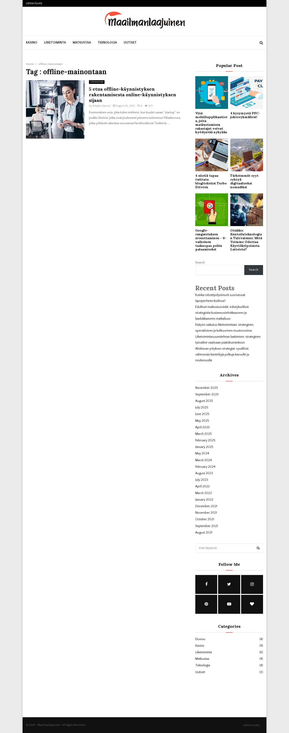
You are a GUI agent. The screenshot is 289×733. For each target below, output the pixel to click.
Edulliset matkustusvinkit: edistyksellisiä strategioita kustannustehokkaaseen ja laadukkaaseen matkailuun (222, 313)
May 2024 (202, 453)
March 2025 (203, 434)
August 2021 (203, 532)
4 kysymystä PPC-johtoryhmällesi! (245, 115)
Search (200, 262)
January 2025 (204, 447)
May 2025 (202, 421)
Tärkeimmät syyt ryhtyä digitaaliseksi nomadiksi (244, 181)
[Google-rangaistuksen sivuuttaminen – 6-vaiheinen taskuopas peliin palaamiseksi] (211, 209)
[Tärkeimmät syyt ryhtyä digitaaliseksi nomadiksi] (246, 155)
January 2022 (204, 500)
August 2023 (204, 473)
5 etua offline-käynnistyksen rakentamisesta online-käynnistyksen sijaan (132, 94)
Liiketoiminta (55, 42)
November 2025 (206, 388)
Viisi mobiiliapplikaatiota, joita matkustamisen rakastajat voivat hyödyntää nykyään (211, 122)
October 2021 (204, 519)
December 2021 (206, 506)
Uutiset (130, 42)
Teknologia (107, 42)
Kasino (31, 42)
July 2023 (201, 480)
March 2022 (203, 493)
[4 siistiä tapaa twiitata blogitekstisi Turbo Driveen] (211, 155)
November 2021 (206, 513)
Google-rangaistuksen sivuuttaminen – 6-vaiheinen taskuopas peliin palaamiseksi (210, 239)
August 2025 (204, 401)
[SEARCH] (258, 548)
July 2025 (201, 407)
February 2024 (205, 467)
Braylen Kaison (102, 105)
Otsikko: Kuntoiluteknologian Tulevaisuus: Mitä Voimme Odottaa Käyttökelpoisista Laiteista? (246, 239)
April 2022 (202, 486)
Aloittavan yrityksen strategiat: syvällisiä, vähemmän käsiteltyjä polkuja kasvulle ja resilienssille (222, 354)
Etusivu (200, 639)
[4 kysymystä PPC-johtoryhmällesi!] (246, 92)
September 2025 (207, 394)
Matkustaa (82, 42)
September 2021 (206, 526)
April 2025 (202, 427)
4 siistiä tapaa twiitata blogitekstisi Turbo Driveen (211, 181)
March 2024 (203, 460)
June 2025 (202, 414)
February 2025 (205, 440)
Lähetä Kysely (34, 3)
